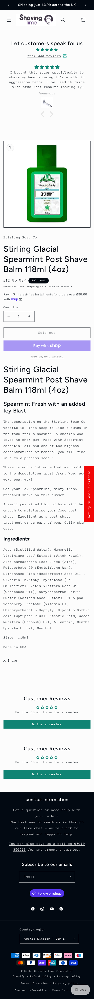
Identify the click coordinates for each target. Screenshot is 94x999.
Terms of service (34, 983)
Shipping (33, 286)
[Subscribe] (70, 877)
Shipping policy (65, 983)
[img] (47, 50)
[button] (9, 20)
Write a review (47, 724)
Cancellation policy (68, 990)
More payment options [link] (47, 356)
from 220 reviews (44, 56)
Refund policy (41, 976)
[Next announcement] (86, 5)
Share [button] (12, 660)
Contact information (31, 990)
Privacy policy (69, 976)
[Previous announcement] (8, 5)
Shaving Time (44, 971)
